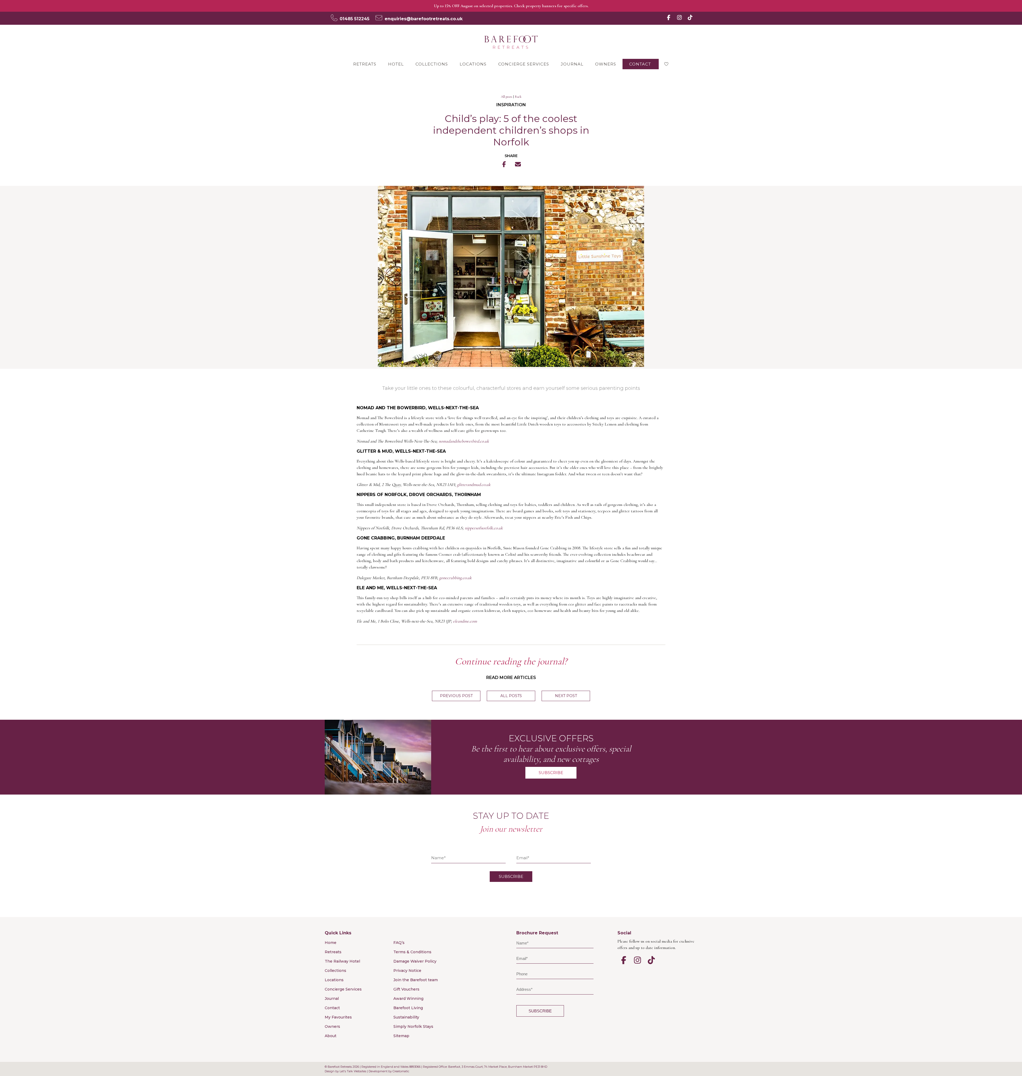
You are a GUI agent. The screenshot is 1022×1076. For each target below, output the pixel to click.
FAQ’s (399, 942)
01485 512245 (354, 18)
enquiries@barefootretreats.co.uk (424, 18)
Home (330, 942)
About (330, 1035)
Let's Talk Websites (353, 1071)
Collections (431, 64)
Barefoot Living (408, 1007)
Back (518, 97)
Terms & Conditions (412, 952)
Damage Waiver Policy (414, 961)
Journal (572, 64)
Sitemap (401, 1035)
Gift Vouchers (406, 989)
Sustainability (406, 1017)
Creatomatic (401, 1071)
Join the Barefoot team (415, 979)
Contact (640, 64)
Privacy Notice (407, 970)
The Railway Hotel (342, 961)
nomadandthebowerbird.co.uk (464, 441)
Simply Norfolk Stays (413, 1026)
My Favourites (338, 1017)
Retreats (364, 64)
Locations (473, 64)
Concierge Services (523, 64)
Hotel (396, 64)
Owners (605, 64)
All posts (506, 97)
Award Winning (408, 998)
